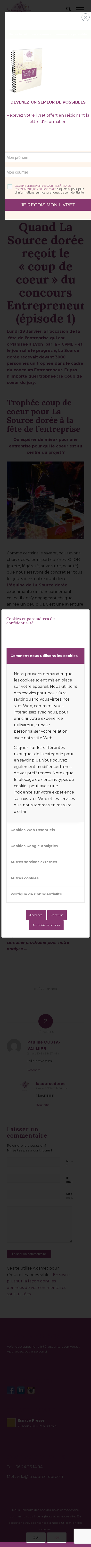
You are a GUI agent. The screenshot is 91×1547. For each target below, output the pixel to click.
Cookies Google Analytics (34, 846)
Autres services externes (33, 862)
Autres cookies (24, 878)
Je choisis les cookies (46, 925)
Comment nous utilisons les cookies (44, 656)
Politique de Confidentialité (36, 894)
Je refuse (57, 915)
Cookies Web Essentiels (32, 830)
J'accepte (35, 915)
